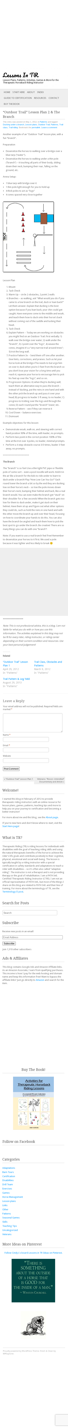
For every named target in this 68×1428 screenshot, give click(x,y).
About (31, 92)
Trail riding (13, 127)
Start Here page (10, 826)
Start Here (19, 92)
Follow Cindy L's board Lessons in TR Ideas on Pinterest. (33, 1252)
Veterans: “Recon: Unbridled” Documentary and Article (50, 780)
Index (40, 92)
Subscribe (9, 943)
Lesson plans (31, 124)
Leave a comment (49, 127)
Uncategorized (10, 1230)
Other (5, 1209)
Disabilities (8, 1180)
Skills (4, 1221)
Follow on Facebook (18, 1142)
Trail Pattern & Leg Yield (16, 678)
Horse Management (12, 1197)
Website (7, 756)
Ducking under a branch (13, 124)
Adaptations (8, 1168)
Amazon (40, 980)
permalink (36, 127)
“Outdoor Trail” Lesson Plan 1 (18, 779)
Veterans (6, 1234)
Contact (54, 98)
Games (6, 1192)
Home (7, 92)
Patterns (43, 122)
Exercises (7, 1188)
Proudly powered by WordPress (17, 1351)
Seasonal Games (11, 1217)
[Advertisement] (34, 34)
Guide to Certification (18, 98)
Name (7, 735)
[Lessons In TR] (27, 78)
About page (52, 817)
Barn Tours (8, 1172)
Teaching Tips (9, 1226)
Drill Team (7, 1184)
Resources (40, 98)
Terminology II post (12, 891)
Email (6, 745)
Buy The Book (12, 104)
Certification (8, 1176)
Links (4, 1205)
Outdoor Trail (44, 124)
